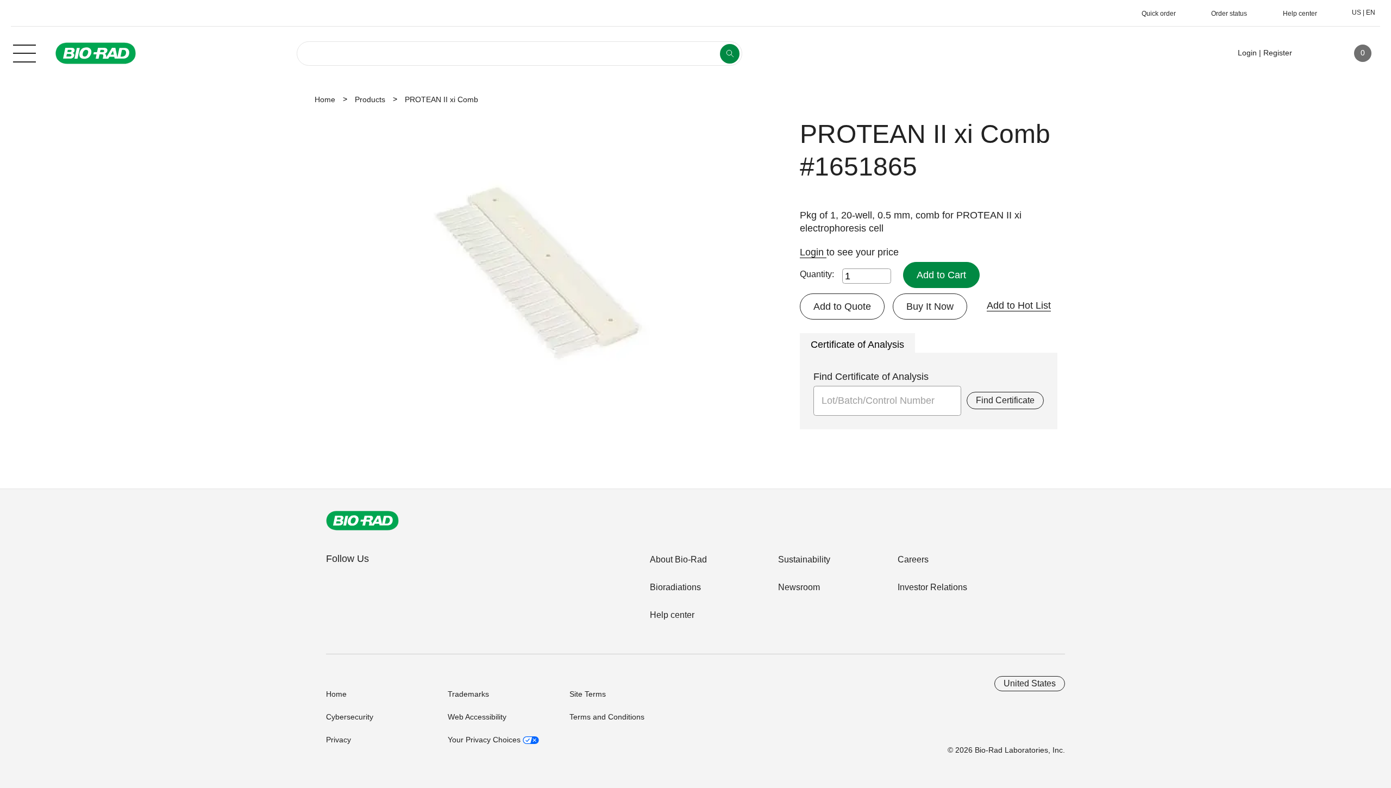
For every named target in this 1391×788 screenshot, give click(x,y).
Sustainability (804, 559)
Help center (672, 615)
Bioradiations (675, 587)
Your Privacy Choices (485, 739)
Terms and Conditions (606, 716)
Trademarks (468, 694)
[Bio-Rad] (362, 520)
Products (370, 99)
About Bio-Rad (678, 559)
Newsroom (799, 587)
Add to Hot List (1019, 305)
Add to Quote (842, 306)
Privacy (338, 739)
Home (325, 99)
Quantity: (817, 274)
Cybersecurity (349, 716)
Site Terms (587, 694)
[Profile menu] (1316, 53)
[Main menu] (24, 52)
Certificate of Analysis (857, 344)
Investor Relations (932, 587)
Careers (913, 559)
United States (1030, 683)
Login (813, 252)
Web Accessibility (477, 716)
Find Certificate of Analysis (871, 376)
